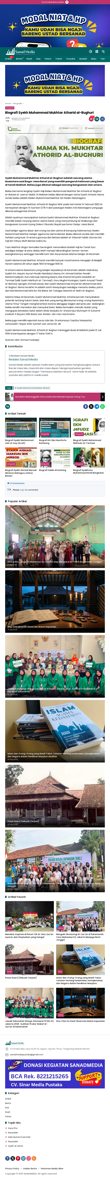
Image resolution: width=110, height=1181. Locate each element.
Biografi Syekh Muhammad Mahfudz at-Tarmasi (87, 442)
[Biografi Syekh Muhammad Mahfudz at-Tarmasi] (89, 428)
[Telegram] (96, 406)
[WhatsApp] (102, 406)
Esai (7, 1107)
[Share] (102, 119)
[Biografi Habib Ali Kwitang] (55, 457)
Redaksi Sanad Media (21, 118)
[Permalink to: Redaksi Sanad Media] (8, 119)
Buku (60, 971)
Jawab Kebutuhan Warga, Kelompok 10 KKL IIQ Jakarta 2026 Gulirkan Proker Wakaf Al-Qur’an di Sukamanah (29, 1024)
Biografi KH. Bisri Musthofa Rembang (52, 442)
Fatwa (8, 1116)
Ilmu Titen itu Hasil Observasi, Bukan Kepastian (80, 1021)
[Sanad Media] (20, 51)
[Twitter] (91, 406)
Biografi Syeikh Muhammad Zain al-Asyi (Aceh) (19, 442)
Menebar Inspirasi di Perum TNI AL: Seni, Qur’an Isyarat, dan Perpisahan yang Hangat (29, 936)
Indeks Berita (30, 1168)
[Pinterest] (18, 1158)
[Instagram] (28, 1158)
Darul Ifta (12, 1128)
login (22, 489)
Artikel (9, 1015)
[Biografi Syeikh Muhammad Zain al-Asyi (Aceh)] (21, 428)
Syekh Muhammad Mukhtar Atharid (33, 388)
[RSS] (34, 1158)
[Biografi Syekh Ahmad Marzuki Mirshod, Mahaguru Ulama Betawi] (21, 457)
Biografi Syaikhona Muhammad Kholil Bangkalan (88, 471)
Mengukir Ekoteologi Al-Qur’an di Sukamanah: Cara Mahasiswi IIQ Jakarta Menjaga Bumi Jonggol (80, 937)
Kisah (9, 971)
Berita (9, 928)
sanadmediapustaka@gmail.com (26, 1054)
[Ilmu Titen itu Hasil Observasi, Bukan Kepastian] (80, 1003)
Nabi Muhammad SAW (19, 1137)
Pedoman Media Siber (52, 1168)
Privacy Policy (12, 1168)
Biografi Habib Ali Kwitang (52, 470)
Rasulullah (13, 1132)
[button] (90, 51)
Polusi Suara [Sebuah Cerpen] (21, 977)
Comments (17, 483)
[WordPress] (23, 1158)
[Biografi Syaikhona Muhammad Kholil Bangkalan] (89, 457)
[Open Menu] (97, 51)
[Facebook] (85, 406)
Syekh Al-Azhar (15, 1146)
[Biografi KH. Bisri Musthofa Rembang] (55, 428)
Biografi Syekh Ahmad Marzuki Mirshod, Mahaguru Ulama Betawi (21, 473)
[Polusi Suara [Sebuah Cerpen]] (29, 959)
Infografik (10, 108)
